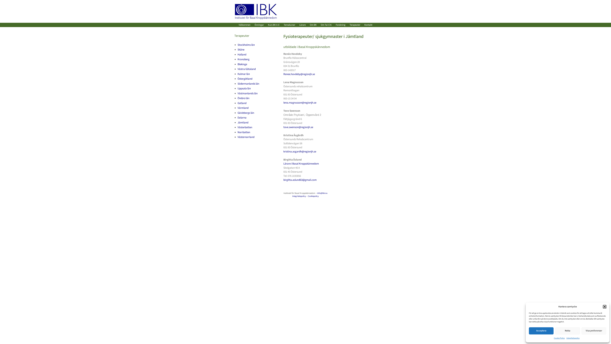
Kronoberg (243, 59)
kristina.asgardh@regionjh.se (299, 152)
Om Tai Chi (326, 25)
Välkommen (244, 25)
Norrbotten (244, 132)
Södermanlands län (248, 84)
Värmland (243, 108)
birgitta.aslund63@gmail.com (300, 180)
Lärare (302, 25)
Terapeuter (355, 25)
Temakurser (289, 25)
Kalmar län (244, 74)
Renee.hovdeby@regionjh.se (299, 74)
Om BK (313, 25)
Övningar (259, 25)
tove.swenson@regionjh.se (298, 127)
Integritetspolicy (573, 338)
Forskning (340, 25)
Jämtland (243, 123)
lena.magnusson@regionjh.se (299, 103)
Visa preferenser (594, 330)
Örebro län (243, 98)
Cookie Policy (559, 338)
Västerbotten (245, 127)
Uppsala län (244, 88)
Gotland (242, 103)
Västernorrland (246, 137)
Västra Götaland (247, 69)
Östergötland (245, 79)
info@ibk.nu (322, 193)
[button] (604, 306)
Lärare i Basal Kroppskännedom (301, 164)
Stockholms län (246, 45)
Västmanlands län (248, 93)
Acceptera (541, 330)
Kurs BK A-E (274, 25)
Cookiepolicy (313, 196)
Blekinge (242, 64)
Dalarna (242, 118)
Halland (242, 55)
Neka (567, 330)
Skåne (241, 50)
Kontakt (368, 25)
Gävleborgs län (246, 113)
